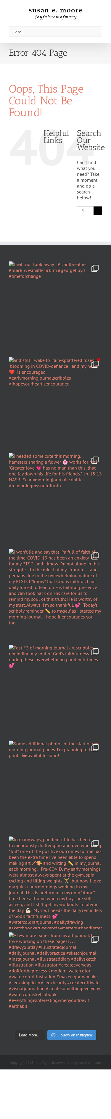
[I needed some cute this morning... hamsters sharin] (55, 499)
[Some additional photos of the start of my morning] (55, 787)
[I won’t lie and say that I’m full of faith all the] (55, 595)
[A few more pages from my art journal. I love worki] (55, 978)
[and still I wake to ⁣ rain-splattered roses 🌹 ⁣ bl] (55, 403)
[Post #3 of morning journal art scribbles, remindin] (55, 691)
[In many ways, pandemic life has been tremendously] (55, 882)
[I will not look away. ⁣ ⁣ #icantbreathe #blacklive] (55, 307)
